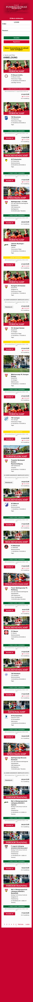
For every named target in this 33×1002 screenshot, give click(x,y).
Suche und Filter (10, 55)
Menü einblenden (17, 18)
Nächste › (21, 924)
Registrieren (16, 42)
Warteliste (8, 307)
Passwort (5, 30)
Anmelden (9, 138)
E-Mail (4, 24)
